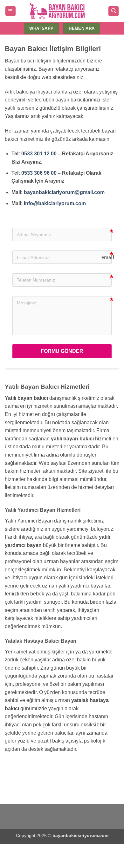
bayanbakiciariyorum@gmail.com (64, 192)
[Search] (113, 11)
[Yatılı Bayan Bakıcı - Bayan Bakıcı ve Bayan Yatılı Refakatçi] (57, 11)
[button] (10, 11)
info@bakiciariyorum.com (55, 203)
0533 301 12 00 (39, 153)
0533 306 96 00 (39, 173)
